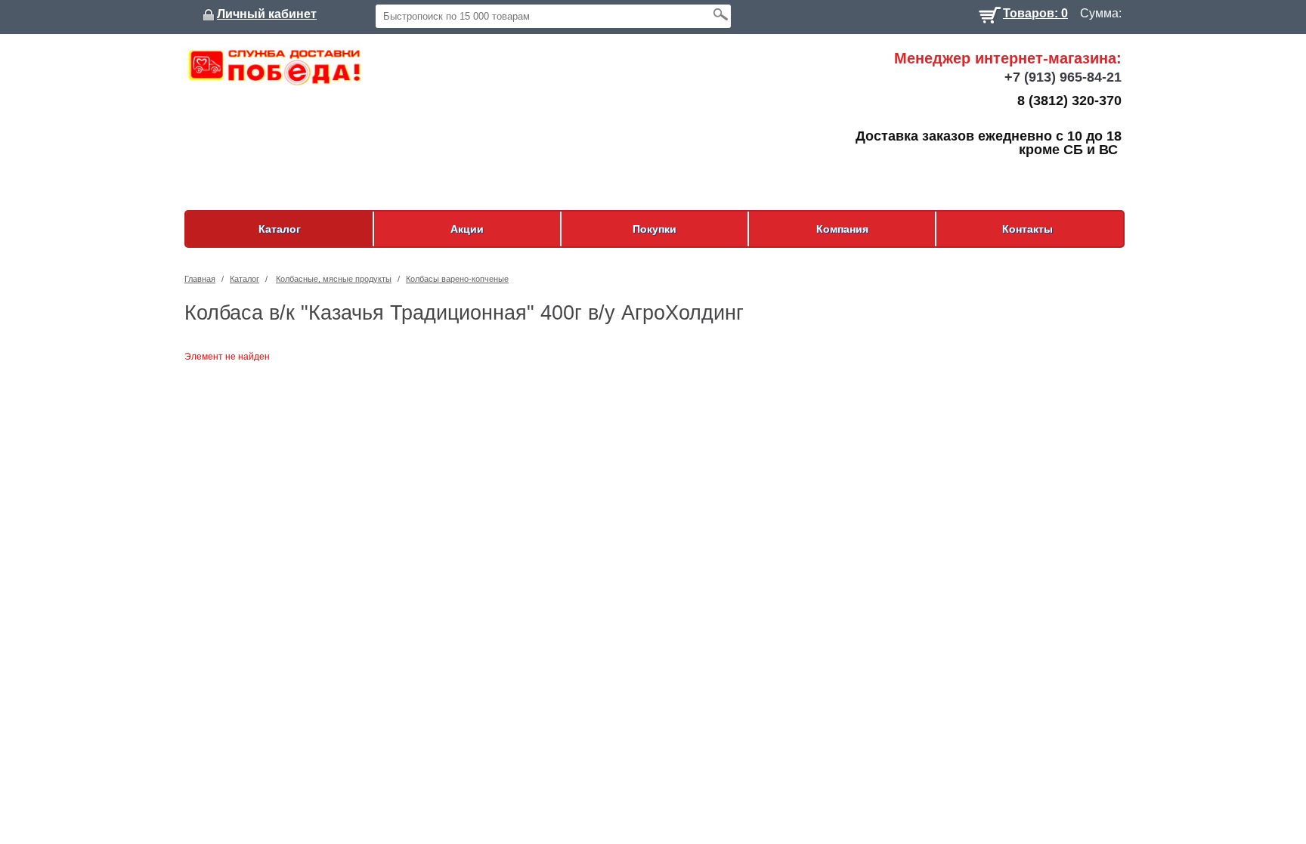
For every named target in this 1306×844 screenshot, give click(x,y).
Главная (199, 278)
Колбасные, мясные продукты (333, 278)
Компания (842, 229)
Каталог (279, 229)
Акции (467, 229)
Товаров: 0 (1035, 12)
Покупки (654, 229)
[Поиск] (720, 14)
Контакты (1027, 229)
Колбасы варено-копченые (457, 278)
